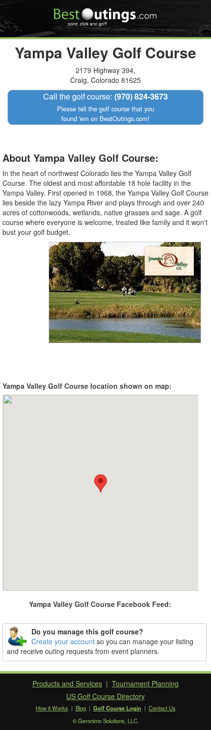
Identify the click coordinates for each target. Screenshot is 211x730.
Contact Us (162, 708)
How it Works (52, 708)
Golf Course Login (117, 708)
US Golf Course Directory (105, 696)
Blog (81, 708)
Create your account (63, 641)
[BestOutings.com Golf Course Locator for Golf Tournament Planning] (105, 14)
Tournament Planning (145, 683)
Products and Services (67, 683)
